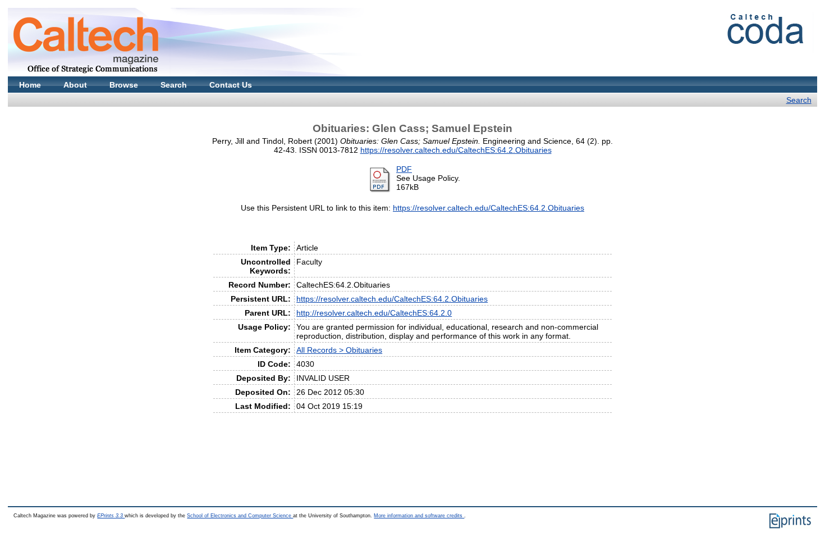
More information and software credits (419, 515)
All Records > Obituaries (339, 349)
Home (30, 84)
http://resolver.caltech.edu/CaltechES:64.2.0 (374, 312)
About (75, 84)
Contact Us (230, 84)
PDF (404, 169)
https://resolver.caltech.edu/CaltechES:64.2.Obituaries (456, 149)
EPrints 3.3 (111, 515)
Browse (123, 84)
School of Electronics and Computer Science (240, 515)
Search (174, 84)
